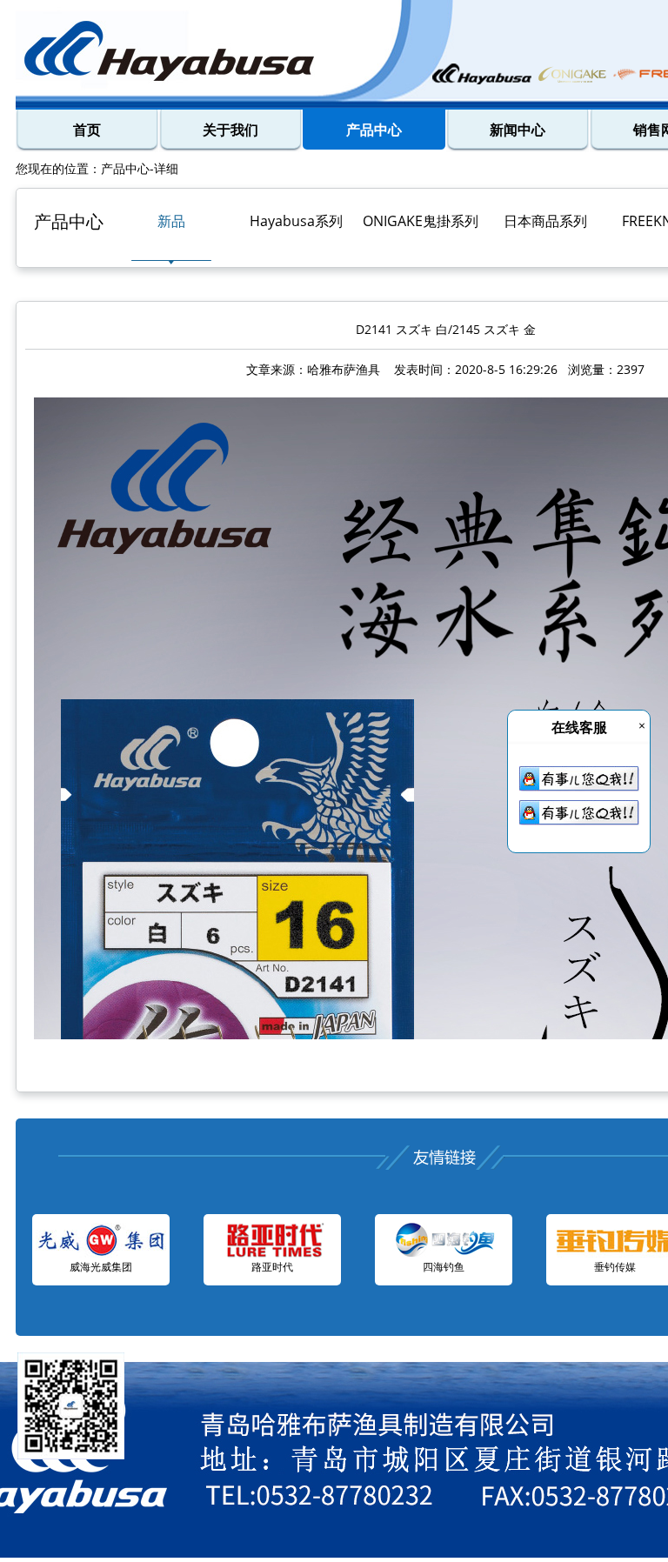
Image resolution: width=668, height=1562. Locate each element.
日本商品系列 (545, 220)
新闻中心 (517, 129)
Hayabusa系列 (296, 220)
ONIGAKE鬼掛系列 (420, 220)
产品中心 (374, 129)
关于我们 (230, 129)
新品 (171, 220)
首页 (87, 129)
